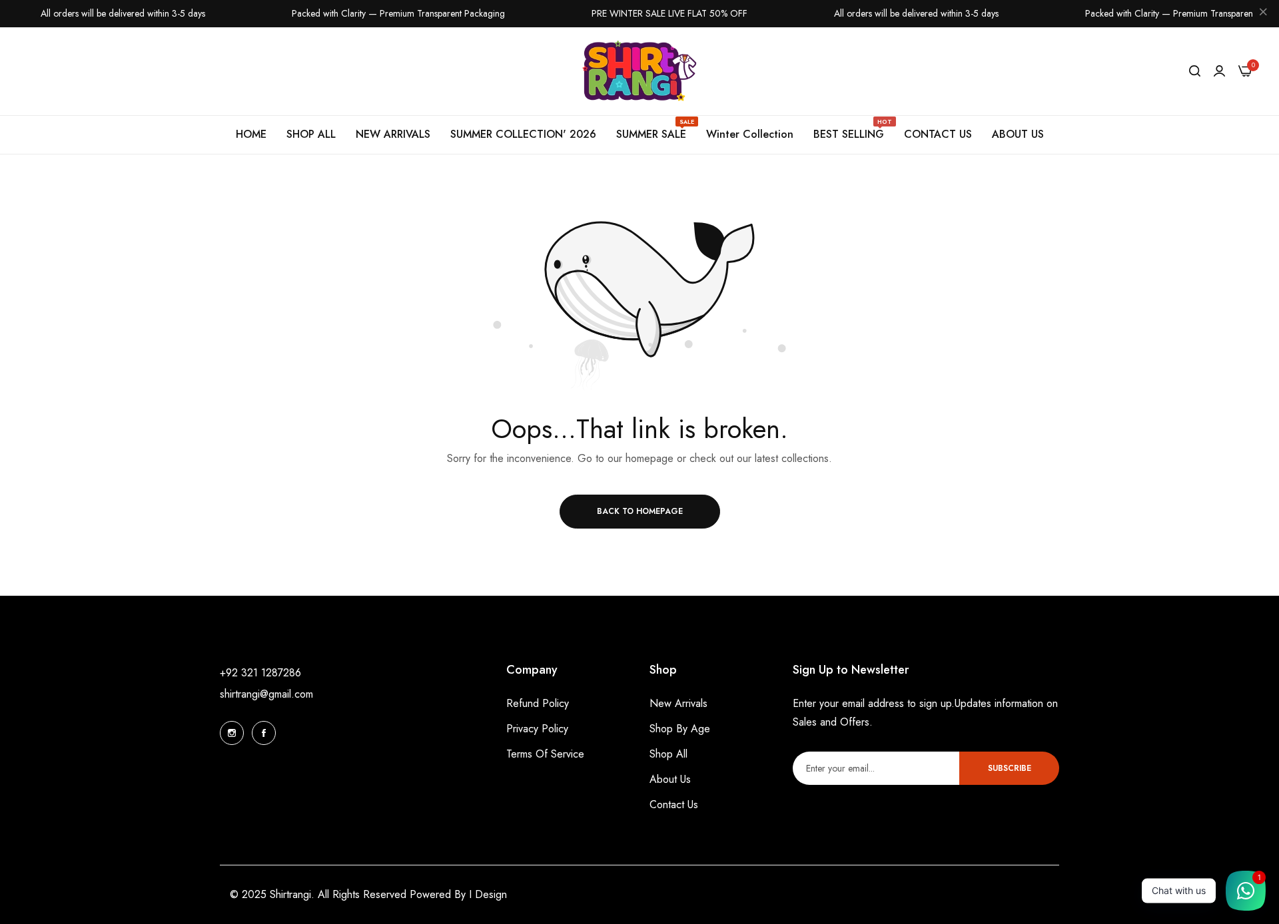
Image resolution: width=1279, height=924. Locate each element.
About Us (670, 779)
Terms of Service (545, 754)
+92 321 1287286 (260, 672)
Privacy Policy (537, 728)
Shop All (668, 754)
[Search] (1194, 71)
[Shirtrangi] (639, 71)
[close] (1263, 14)
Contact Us (673, 804)
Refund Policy (537, 703)
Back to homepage (640, 511)
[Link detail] (232, 733)
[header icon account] (1219, 71)
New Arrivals (678, 703)
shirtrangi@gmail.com (266, 694)
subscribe (1009, 768)
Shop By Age (679, 728)
